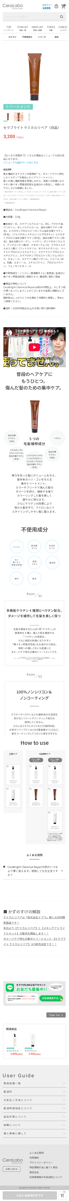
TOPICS (51, 28)
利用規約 (34, 1157)
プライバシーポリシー (41, 1162)
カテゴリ (12, 36)
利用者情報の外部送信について (45, 1177)
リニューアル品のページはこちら (20, 162)
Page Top (55, 1014)
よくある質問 (36, 1152)
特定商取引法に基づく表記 (43, 1167)
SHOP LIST (37, 28)
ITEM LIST (22, 28)
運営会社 (34, 1172)
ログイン (47, 4)
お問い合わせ (12, 1168)
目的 (57, 36)
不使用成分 (27, 36)
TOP (9, 28)
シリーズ (42, 36)
